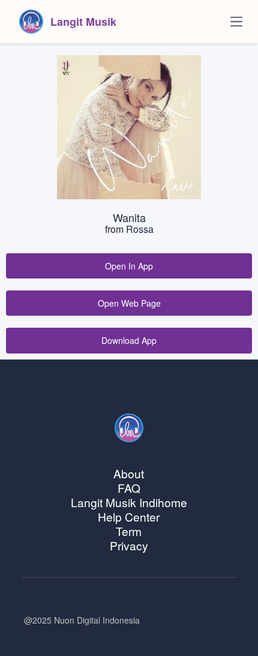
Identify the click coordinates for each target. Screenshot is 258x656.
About (128, 473)
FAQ (129, 488)
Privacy (129, 545)
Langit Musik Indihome (129, 502)
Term (129, 531)
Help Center (129, 516)
